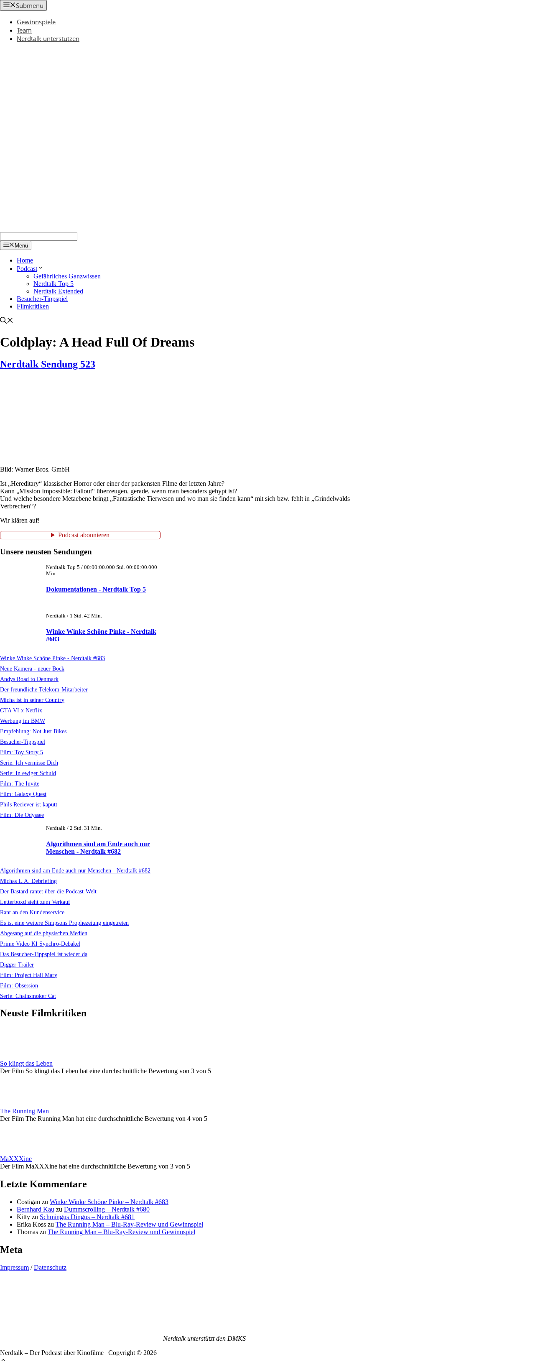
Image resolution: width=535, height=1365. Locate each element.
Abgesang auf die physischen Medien (43, 933)
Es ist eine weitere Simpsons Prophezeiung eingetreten (64, 922)
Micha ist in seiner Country (32, 700)
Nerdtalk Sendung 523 (47, 364)
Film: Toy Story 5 (21, 752)
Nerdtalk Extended (58, 291)
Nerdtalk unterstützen (48, 38)
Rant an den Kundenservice (32, 912)
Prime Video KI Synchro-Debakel (40, 943)
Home (25, 260)
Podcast (27, 268)
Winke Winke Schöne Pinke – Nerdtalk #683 (109, 1201)
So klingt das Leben (26, 1063)
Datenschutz (50, 1267)
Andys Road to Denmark (29, 679)
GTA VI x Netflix (21, 710)
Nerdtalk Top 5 (53, 283)
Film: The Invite (19, 783)
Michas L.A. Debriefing (28, 881)
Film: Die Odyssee (22, 814)
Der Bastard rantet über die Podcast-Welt (48, 891)
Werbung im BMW (22, 720)
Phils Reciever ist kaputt (28, 804)
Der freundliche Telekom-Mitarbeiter (44, 689)
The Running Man (24, 1111)
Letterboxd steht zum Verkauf (35, 901)
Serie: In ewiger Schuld (28, 773)
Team (24, 30)
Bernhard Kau (35, 1209)
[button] (3, 1361)
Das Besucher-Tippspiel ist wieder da (43, 954)
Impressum (14, 1267)
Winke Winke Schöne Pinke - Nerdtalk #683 (52, 658)
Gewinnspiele (36, 22)
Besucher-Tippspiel (42, 298)
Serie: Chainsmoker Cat (28, 995)
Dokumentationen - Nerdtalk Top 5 (96, 589)
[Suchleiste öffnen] (6, 321)
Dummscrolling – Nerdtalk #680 (107, 1209)
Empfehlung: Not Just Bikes (33, 731)
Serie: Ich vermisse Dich (29, 762)
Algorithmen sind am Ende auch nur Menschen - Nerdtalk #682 (98, 847)
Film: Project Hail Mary (28, 975)
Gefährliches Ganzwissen (67, 276)
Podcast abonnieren (84, 534)
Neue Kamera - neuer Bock (32, 668)
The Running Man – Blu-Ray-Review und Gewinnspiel (129, 1224)
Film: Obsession (19, 985)
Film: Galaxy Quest (23, 794)
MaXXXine (16, 1158)
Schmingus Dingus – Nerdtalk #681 (87, 1216)
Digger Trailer (17, 964)
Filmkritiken (33, 306)
